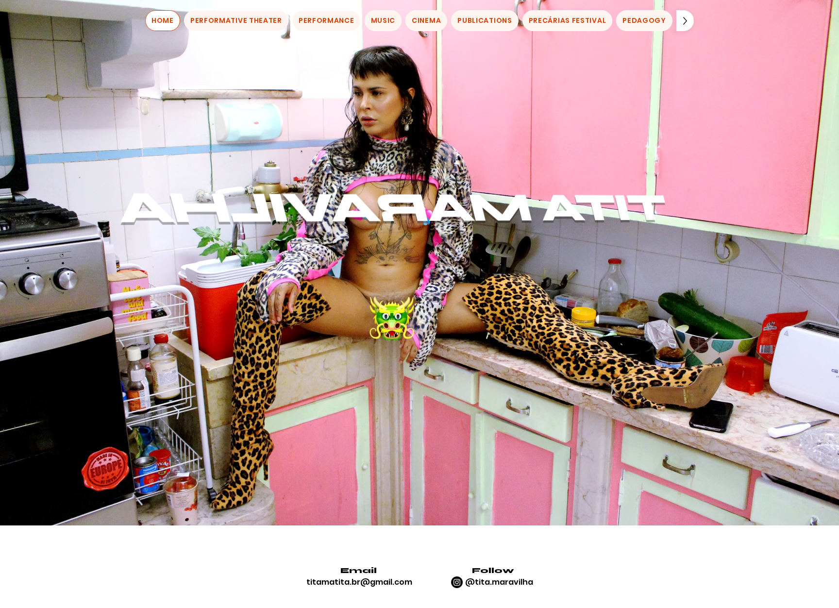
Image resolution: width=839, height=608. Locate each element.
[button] (236, 20)
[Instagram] (457, 582)
